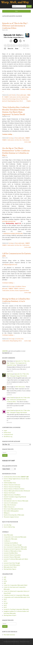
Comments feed (8, 434)
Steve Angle (12, 286)
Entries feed (7, 432)
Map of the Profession (10, 505)
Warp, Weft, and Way (15, 2)
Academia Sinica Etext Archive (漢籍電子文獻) (16, 476)
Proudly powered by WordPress (11, 641)
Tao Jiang (11, 138)
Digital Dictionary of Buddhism (12, 495)
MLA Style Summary (9, 634)
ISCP (5, 601)
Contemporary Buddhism (11, 543)
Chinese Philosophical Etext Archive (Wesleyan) (17, 490)
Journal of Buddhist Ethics (11, 553)
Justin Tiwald (12, 95)
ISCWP (6, 603)
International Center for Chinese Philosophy (16, 501)
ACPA (5, 581)
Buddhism (18, 286)
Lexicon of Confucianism (11, 503)
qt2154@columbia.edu (8, 221)
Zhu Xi (21, 101)
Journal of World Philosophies (12, 565)
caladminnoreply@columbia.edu (13, 233)
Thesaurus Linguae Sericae (11, 517)
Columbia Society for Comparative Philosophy (16, 595)
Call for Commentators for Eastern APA (16, 254)
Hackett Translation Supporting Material (15, 497)
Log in (5, 430)
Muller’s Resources (9, 507)
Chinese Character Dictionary (12, 484)
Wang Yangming (11, 101)
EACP (5, 599)
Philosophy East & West (10, 567)
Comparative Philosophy (10, 539)
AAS (5, 579)
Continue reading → (8, 134)
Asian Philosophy (8, 535)
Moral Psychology (10, 99)
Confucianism (12, 97)
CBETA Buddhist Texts (10, 482)
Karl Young (10, 374)
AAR (5, 577)
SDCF (5, 607)
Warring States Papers (10, 569)
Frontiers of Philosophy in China (12, 551)
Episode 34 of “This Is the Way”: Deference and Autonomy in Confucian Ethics (15, 25)
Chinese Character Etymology (12, 486)
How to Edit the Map (9, 527)
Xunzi (17, 101)
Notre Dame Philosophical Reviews (13, 509)
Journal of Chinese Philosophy (12, 557)
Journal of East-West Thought (12, 563)
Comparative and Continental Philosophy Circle (17, 597)
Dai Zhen (19, 97)
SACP (5, 605)
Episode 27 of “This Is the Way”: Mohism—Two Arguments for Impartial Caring (18, 363)
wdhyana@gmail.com (10, 264)
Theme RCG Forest (24, 641)
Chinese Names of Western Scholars (14, 488)
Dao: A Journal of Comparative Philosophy (15, 547)
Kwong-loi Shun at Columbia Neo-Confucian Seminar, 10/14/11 (16, 300)
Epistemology (25, 97)
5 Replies (28, 101)
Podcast (18, 99)
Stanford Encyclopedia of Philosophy (14, 515)
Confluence (7, 541)
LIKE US (4, 351)
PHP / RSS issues (20, 386)
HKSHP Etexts (8, 499)
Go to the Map (7, 525)
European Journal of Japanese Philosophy (15, 549)
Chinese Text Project (9, 493)
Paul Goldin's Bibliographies (11, 511)
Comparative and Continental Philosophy (15, 537)
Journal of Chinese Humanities (12, 555)
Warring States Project (10, 615)
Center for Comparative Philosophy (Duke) (15, 585)
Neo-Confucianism (24, 140)
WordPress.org (8, 436)
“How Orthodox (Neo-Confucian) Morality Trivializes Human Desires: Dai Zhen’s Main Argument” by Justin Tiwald (15, 111)
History (4, 99)
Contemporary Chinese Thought (13, 545)
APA (5, 583)
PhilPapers (6, 513)
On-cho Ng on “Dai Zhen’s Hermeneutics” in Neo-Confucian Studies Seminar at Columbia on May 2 (16, 152)
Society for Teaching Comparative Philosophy (16, 609)
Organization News (24, 290)
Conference (22, 288)
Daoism (17, 290)
